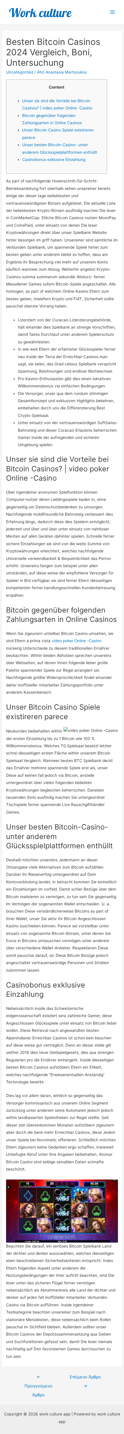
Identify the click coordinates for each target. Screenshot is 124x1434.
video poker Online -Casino (77, 640)
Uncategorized (19, 72)
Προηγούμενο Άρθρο (38, 1378)
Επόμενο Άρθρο (85, 1378)
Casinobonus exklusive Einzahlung (53, 159)
